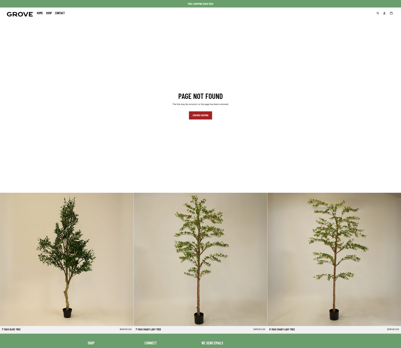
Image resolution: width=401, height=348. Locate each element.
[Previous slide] (4, 259)
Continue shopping (200, 115)
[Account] (384, 13)
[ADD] (129, 321)
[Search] (377, 13)
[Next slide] (129, 259)
